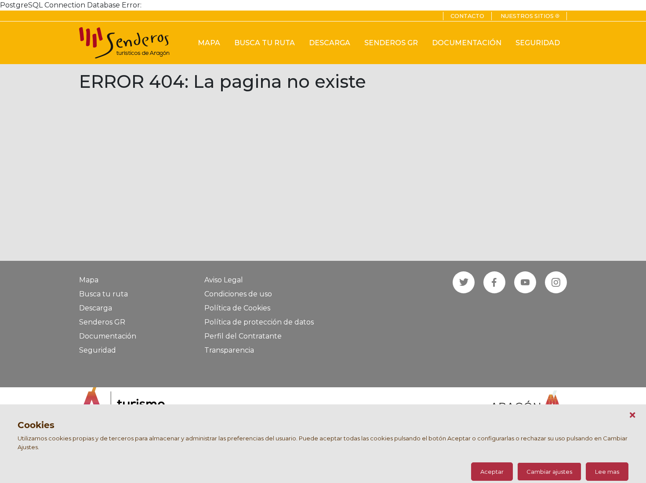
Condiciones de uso (238, 294)
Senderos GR (102, 322)
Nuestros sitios (530, 16)
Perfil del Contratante (243, 336)
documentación (466, 43)
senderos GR (391, 43)
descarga (329, 43)
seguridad (537, 43)
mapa (209, 43)
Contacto (467, 16)
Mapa (88, 280)
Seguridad (97, 350)
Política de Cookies (237, 308)
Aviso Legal (223, 280)
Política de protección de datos (259, 322)
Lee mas (607, 471)
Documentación (107, 336)
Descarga (95, 308)
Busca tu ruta (103, 294)
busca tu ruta (264, 43)
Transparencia (229, 350)
